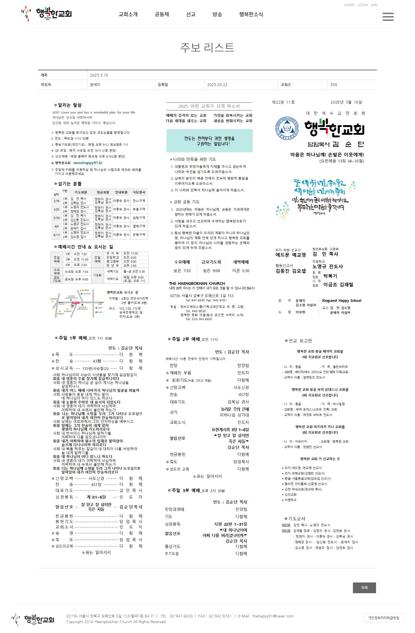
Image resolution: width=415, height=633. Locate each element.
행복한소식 (251, 15)
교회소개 (128, 15)
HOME (349, 5)
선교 (191, 15)
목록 (364, 588)
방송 (217, 15)
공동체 (162, 15)
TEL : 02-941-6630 (177, 616)
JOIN (374, 5)
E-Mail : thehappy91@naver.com (266, 616)
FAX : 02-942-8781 (215, 616)
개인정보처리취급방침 (383, 618)
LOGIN (362, 5)
